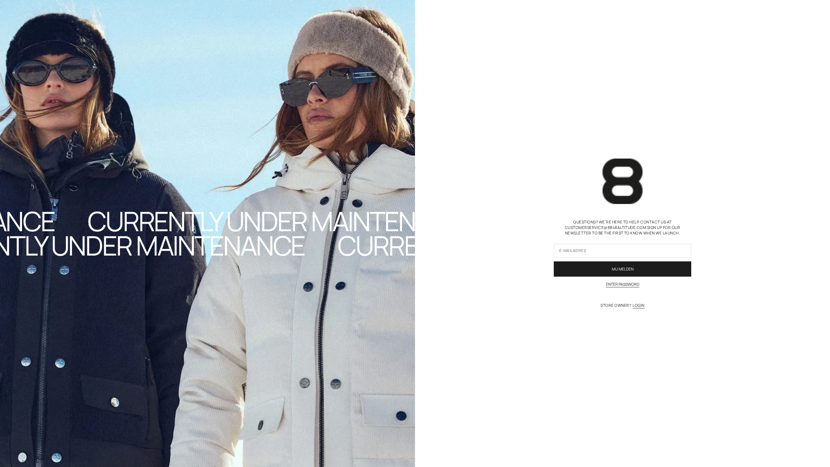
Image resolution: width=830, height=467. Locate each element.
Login (638, 305)
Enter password (622, 284)
